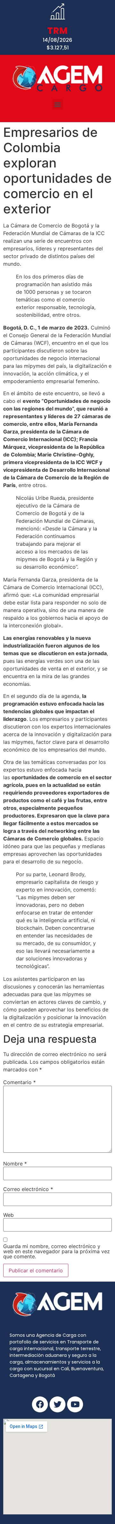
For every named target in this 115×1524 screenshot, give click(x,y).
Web (8, 1214)
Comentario (19, 1082)
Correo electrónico (28, 1189)
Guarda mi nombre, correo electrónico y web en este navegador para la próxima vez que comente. (56, 1251)
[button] (57, 104)
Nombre (15, 1163)
